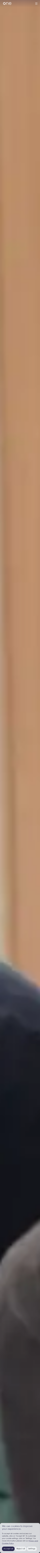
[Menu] (36, 3)
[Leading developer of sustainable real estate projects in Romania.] (7, 3)
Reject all (21, 1549)
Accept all (8, 1549)
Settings (31, 1549)
